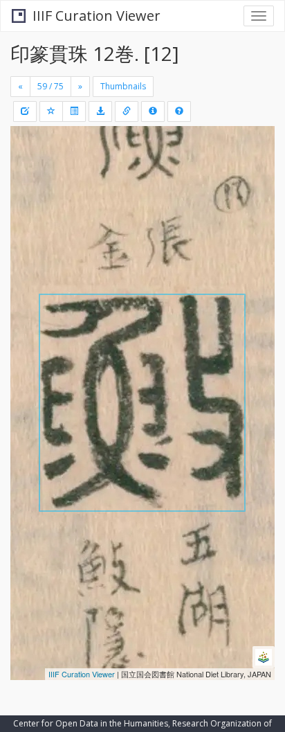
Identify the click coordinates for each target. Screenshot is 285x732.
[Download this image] (100, 111)
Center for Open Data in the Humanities (90, 723)
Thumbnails (123, 86)
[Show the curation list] (74, 111)
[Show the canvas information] (126, 111)
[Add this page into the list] (51, 111)
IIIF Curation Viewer (96, 15)
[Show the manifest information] (153, 111)
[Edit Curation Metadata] (25, 111)
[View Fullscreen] (29, 196)
